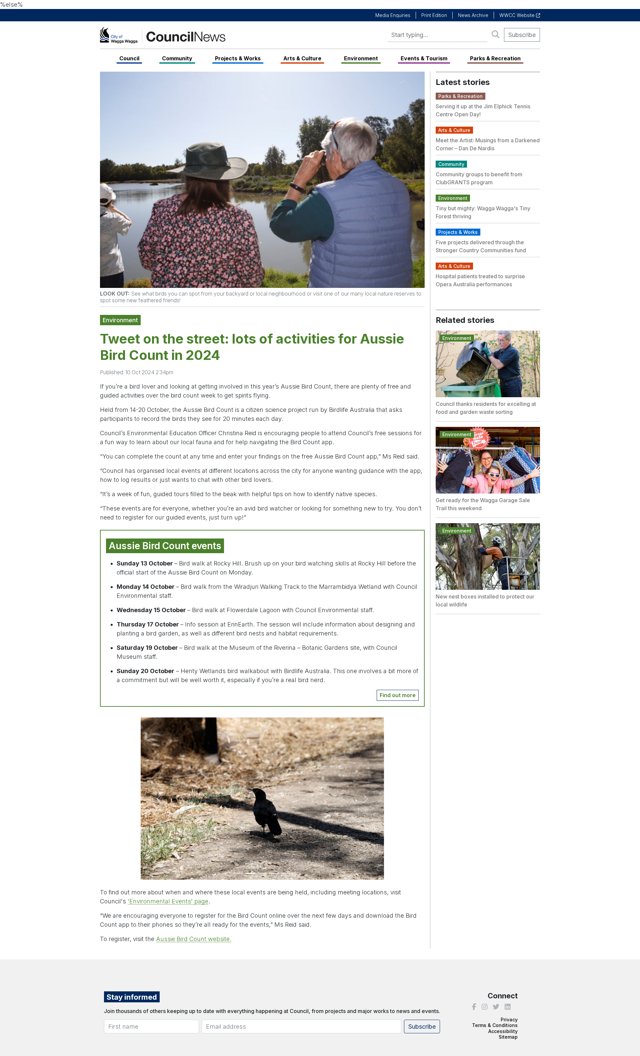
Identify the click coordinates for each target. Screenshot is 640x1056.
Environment (361, 58)
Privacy (509, 1019)
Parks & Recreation (495, 58)
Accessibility (503, 1031)
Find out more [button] (398, 695)
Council (129, 58)
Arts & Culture (302, 58)
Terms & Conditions (495, 1025)
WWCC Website (517, 15)
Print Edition (434, 15)
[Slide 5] (286, 873)
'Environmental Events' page (168, 901)
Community (177, 58)
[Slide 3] (262, 873)
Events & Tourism (424, 58)
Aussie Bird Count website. (193, 938)
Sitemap (508, 1037)
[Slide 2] (250, 873)
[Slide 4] (274, 873)
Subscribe (522, 34)
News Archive (473, 15)
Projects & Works (238, 58)
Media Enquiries (392, 15)
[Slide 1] (238, 873)
